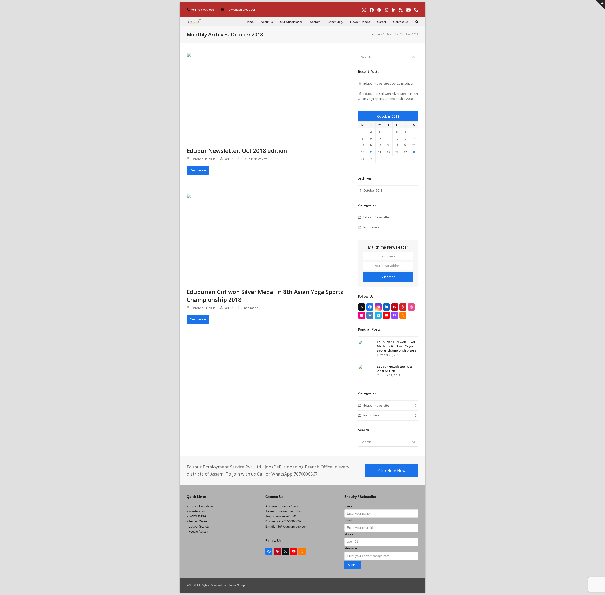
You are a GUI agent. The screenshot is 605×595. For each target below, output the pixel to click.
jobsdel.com (197, 511)
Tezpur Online (198, 521)
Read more (198, 170)
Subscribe (388, 277)
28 (413, 152)
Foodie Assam (198, 531)
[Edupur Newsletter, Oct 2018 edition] (266, 97)
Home (376, 34)
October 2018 (372, 190)
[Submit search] (413, 57)
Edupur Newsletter (255, 159)
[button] (417, 22)
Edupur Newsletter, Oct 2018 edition (237, 150)
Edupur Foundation (201, 506)
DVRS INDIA (197, 516)
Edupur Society (199, 526)
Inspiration (250, 308)
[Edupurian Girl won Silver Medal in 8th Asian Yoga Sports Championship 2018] (266, 238)
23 (371, 152)
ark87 (229, 159)
